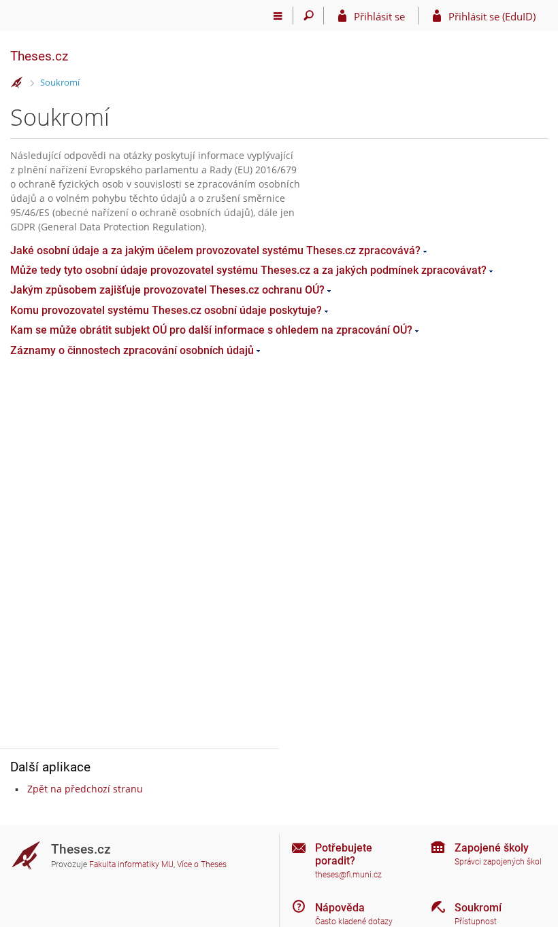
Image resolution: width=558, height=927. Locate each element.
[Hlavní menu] (278, 15)
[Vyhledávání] (308, 15)
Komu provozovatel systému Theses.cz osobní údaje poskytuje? (166, 310)
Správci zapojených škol (498, 862)
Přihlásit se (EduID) (492, 16)
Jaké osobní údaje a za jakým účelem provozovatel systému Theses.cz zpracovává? (215, 250)
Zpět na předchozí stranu (85, 788)
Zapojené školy (492, 847)
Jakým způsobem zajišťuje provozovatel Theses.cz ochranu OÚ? (167, 289)
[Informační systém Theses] (17, 83)
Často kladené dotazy (354, 921)
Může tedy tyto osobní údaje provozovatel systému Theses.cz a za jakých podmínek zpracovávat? (248, 270)
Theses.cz (39, 56)
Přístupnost (476, 921)
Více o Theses (202, 864)
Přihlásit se (379, 16)
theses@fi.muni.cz (348, 874)
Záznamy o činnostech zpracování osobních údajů (132, 350)
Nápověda (340, 907)
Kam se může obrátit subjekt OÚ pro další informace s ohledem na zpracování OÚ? (211, 329)
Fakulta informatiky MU (131, 864)
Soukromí (60, 82)
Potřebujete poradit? (343, 854)
